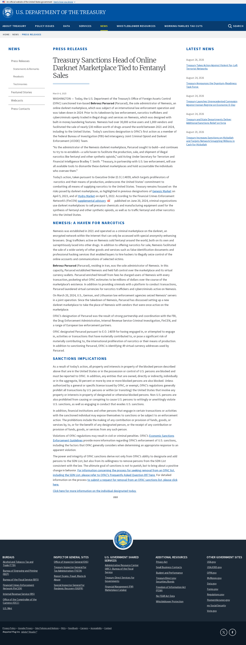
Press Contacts (20, 109)
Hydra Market (86, 196)
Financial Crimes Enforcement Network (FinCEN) (18, 586)
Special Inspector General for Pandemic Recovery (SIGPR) (69, 586)
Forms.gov (212, 589)
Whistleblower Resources (136, 26)
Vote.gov (212, 610)
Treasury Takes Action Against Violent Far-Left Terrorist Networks (211, 67)
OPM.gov (212, 572)
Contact (108, 628)
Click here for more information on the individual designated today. (94, 491)
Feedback (73, 628)
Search (238, 26)
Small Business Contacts (169, 567)
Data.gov (212, 583)
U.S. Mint (7, 608)
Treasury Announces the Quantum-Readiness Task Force (211, 85)
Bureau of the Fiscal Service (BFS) (21, 579)
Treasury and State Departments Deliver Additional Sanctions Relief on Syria (208, 121)
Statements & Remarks (26, 69)
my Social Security (216, 605)
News (104, 26)
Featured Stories (21, 92)
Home (6, 34)
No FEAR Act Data (165, 596)
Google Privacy (25, 628)
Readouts (18, 76)
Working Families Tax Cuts (184, 26)
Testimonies (20, 84)
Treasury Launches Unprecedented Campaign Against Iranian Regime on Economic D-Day (211, 103)
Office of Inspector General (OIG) (71, 561)
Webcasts (17, 100)
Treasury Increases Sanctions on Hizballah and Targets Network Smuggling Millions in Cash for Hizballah (210, 141)
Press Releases (31, 34)
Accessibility (96, 628)
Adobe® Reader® (29, 631)
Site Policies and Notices (47, 628)
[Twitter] (223, 632)
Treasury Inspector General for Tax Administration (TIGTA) (70, 569)
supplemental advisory (92, 201)
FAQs (63, 628)
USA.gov (211, 561)
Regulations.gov (215, 594)
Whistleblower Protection (169, 601)
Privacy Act (162, 561)
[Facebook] (232, 632)
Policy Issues (44, 26)
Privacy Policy (9, 628)
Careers (84, 628)
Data (66, 26)
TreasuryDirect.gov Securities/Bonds (166, 579)
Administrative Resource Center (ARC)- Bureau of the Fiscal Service (122, 569)
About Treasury (14, 26)
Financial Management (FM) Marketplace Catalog (119, 588)
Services (85, 26)
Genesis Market (161, 191)
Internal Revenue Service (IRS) (19, 594)
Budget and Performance (169, 572)
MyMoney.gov (214, 578)
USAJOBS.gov (214, 567)
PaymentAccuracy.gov (218, 600)
